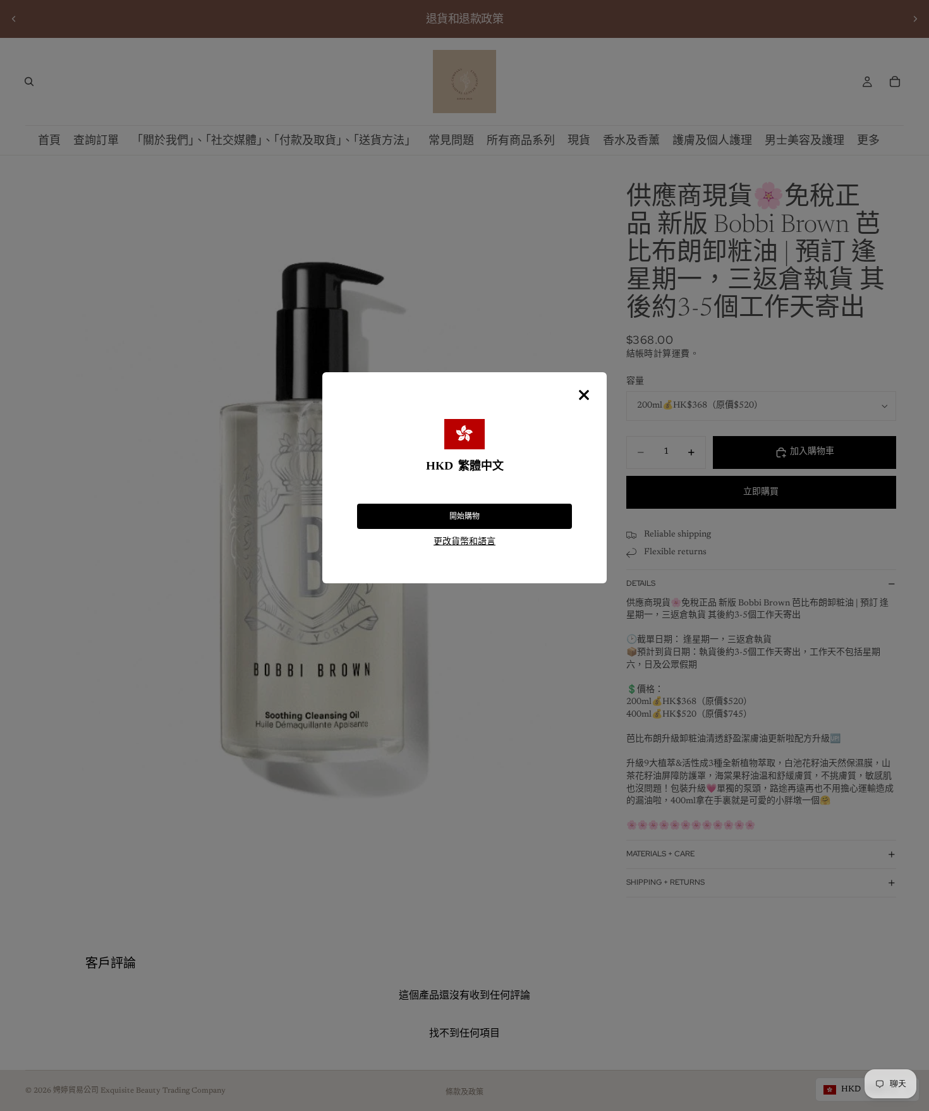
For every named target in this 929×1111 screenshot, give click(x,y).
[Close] (584, 395)
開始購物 (464, 516)
